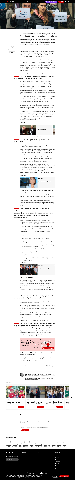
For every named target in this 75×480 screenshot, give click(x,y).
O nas (23, 454)
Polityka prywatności (42, 461)
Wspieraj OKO (24, 456)
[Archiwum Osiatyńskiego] (44, 473)
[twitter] (49, 366)
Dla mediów (40, 463)
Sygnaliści (24, 465)
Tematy (17, 1)
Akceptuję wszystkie (64, 476)
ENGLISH (24, 467)
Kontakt (23, 463)
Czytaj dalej (21, 406)
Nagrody (23, 461)
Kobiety (8, 399)
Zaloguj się (25, 430)
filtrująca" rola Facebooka (41, 161)
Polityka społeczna (49, 399)
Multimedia (29, 1)
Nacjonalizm (68, 399)
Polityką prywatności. (21, 476)
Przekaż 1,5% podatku (26, 459)
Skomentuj (11, 52)
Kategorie (22, 1)
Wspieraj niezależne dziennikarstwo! (12, 456)
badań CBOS (46, 53)
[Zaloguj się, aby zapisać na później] (23, 399)
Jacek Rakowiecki (28, 373)
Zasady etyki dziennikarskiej (43, 456)
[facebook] (47, 366)
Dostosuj (55, 476)
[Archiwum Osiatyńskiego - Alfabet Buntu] (31, 473)
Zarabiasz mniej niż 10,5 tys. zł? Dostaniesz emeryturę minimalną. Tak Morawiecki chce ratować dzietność (54, 402)
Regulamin (40, 459)
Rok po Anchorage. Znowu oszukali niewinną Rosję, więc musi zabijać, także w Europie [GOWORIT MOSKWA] (35, 402)
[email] (52, 366)
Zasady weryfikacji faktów (43, 454)
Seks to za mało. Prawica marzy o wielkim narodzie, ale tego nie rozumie (15, 402)
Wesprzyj (61, 1)
